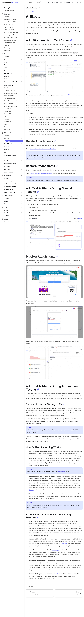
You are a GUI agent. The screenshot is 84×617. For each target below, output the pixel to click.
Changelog (55, 2)
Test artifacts (45, 11)
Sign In (76, 2)
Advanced (35, 11)
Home (28, 11)
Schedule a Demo (68, 2)
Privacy (31, 490)
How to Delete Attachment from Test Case (43, 149)
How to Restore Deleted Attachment (41, 173)
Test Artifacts (61, 471)
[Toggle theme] (80, 2)
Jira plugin (55, 550)
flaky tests (64, 543)
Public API (48, 2)
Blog (61, 2)
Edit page (30, 586)
